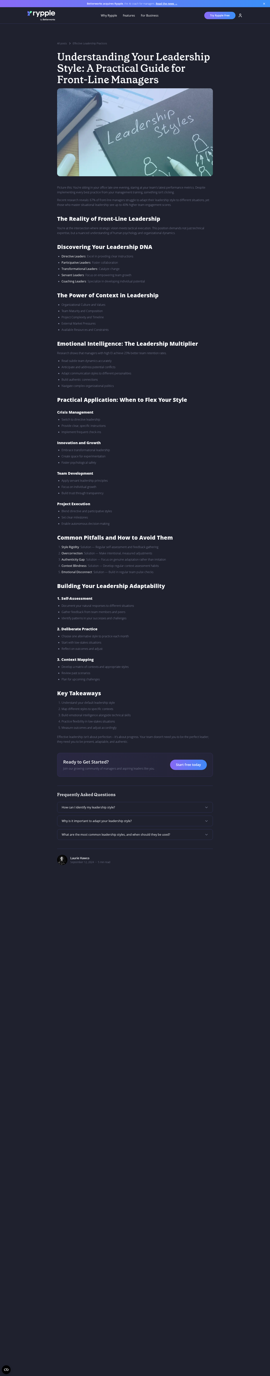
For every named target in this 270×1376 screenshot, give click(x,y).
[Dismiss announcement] (264, 4)
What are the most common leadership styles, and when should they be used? (116, 835)
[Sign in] (239, 15)
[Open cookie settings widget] (6, 1369)
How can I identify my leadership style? (88, 807)
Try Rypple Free (220, 15)
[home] (41, 15)
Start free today (188, 764)
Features (129, 15)
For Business (150, 15)
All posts (62, 43)
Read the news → (166, 3)
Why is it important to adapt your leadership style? (97, 821)
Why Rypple (109, 15)
